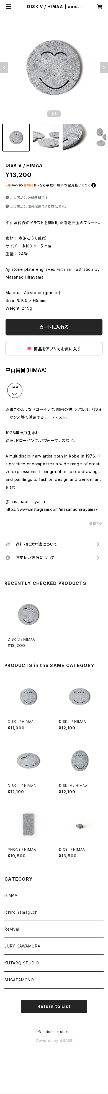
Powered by (48, 1041)
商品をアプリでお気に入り (56, 349)
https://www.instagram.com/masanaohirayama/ (51, 509)
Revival (11, 929)
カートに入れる (54, 327)
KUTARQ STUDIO (21, 963)
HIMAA (10, 895)
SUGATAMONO (19, 979)
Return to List (53, 1006)
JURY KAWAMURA (22, 946)
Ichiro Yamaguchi (21, 912)
